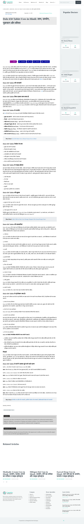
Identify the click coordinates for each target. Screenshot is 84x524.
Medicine (12, 9)
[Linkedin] (61, 521)
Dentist (62, 42)
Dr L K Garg (9, 14)
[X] (64, 521)
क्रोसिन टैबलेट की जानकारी (32, 399)
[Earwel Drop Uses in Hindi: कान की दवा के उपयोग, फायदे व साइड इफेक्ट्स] (69, 458)
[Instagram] (58, 521)
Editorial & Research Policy (46, 13)
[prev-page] (4, 482)
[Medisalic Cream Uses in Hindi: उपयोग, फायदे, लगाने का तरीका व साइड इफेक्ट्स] (15, 458)
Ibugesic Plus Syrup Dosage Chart (37, 219)
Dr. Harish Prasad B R (68, 108)
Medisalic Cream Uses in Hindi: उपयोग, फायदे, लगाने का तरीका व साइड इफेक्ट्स (14, 474)
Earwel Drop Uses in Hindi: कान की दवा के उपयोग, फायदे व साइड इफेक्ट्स (68, 474)
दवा (42, 91)
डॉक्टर (41, 79)
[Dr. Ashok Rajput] (70, 62)
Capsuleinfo (6, 9)
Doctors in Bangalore (66, 114)
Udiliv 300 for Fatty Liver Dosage (20, 219)
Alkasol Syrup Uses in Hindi (29, 138)
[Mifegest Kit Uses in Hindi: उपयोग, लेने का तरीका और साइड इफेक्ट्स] (42, 458)
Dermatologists (64, 109)
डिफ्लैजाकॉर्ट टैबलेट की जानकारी (45, 399)
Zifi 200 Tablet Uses (17, 138)
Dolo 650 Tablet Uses (9, 410)
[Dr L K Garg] (4, 13)
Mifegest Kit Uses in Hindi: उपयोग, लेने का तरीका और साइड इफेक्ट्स (41, 474)
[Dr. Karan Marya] (70, 28)
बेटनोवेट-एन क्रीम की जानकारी (18, 399)
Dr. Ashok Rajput (66, 74)
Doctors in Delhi (66, 47)
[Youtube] (66, 521)
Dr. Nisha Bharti (7, 479)
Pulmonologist (64, 76)
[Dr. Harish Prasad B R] (70, 95)
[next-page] (6, 482)
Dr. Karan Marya (66, 41)
